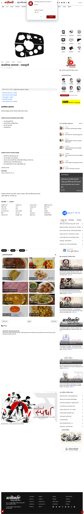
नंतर (41, 16)
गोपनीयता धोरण (42, 501)
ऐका (65, 6)
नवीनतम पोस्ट (4, 321)
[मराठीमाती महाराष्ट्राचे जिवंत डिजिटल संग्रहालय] (71, 62)
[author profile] (4, 68)
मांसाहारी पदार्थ (47, 213)
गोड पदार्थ (17, 213)
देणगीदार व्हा (31, 504)
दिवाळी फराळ (32, 215)
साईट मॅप (40, 506)
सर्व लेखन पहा (13, 195)
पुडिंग (31, 211)
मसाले (17, 209)
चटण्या (31, 209)
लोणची (45, 209)
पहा (60, 6)
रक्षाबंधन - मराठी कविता (66, 362)
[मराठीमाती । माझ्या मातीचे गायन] (18, 4)
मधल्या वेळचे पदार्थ (5, 211)
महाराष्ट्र (11, 6)
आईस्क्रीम (46, 211)
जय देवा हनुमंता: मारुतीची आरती (68, 343)
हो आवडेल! (51, 16)
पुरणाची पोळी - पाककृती (7, 278)
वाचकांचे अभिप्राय (69, 496)
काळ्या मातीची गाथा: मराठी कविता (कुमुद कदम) (73, 134)
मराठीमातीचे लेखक (73, 95)
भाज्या (17, 207)
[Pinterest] (61, 2)
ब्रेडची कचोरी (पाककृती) (34, 290)
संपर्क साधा (31, 499)
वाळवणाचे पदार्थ (4, 215)
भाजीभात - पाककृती (33, 302)
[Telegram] (68, 2)
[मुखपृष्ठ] (3, 7)
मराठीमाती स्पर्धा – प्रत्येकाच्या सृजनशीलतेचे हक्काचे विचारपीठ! (13, 423)
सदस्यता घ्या (31, 501)
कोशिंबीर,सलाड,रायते (48, 205)
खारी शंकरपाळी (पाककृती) (34, 314)
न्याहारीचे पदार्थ (18, 205)
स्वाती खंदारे (19, 62)
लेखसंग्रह (54, 496)
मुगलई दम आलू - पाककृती (8, 302)
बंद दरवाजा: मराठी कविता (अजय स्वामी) (72, 168)
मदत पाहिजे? (68, 501)
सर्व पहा (80, 123)
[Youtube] (53, 507)
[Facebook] (57, 2)
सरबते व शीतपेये (19, 211)
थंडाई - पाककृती (32, 266)
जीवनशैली (17, 6)
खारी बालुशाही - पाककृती (8, 97)
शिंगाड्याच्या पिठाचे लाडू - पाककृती (10, 93)
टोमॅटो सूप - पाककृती (7, 314)
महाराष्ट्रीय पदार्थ (4, 205)
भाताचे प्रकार (32, 213)
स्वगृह (2, 62)
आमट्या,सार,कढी (33, 205)
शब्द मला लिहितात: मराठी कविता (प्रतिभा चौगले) (73, 162)
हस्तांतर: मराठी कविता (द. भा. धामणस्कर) (70, 381)
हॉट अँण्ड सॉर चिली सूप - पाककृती (9, 266)
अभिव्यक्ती (23, 6)
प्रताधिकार (40, 496)
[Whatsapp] (66, 2)
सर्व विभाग (68, 504)
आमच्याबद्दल (31, 496)
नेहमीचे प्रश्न (31, 506)
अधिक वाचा (70, 274)
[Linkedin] (64, 2)
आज (7, 6)
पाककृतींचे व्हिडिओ (48, 215)
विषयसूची (54, 499)
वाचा (70, 6)
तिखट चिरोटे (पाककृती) (7, 99)
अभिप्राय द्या (68, 499)
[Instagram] (59, 2)
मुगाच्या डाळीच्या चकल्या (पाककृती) (10, 101)
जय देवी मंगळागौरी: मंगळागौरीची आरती (70, 269)
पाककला (13, 62)
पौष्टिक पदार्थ (46, 207)
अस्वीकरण (41, 499)
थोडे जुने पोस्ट (53, 321)
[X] (56, 507)
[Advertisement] (29, 78)
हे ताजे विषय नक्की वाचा (67, 123)
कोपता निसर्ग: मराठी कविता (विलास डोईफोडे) (73, 128)
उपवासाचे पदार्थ (33, 207)
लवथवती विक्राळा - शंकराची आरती (69, 325)
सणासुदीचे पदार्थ (19, 215)
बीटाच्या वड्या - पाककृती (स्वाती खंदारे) (10, 290)
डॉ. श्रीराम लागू (79, 190)
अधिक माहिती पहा (5, 195)
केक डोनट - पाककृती (33, 278)
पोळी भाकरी (3, 207)
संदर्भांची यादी (55, 504)
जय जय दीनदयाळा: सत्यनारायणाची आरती (70, 306)
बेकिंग (2, 213)
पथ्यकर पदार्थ (4, 209)
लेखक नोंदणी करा (64, 95)
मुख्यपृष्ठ (29, 321)
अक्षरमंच (66, 127)
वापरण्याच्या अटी (42, 504)
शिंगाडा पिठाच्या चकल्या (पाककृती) (10, 95)
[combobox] (37, 12)
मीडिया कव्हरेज (55, 501)
